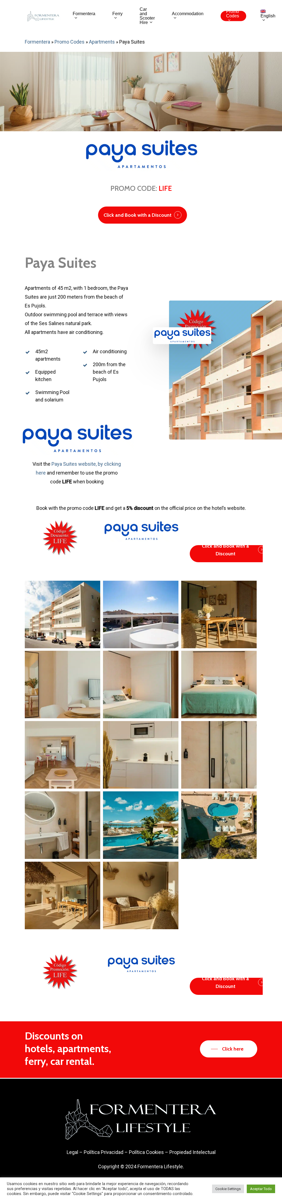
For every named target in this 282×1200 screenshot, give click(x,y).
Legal (72, 1152)
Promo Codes (70, 42)
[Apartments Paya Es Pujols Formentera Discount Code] (62, 614)
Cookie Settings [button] (228, 1189)
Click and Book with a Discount (138, 215)
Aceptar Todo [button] (261, 1189)
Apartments (102, 42)
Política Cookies (146, 1152)
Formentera (37, 42)
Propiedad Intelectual (192, 1152)
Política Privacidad (103, 1152)
